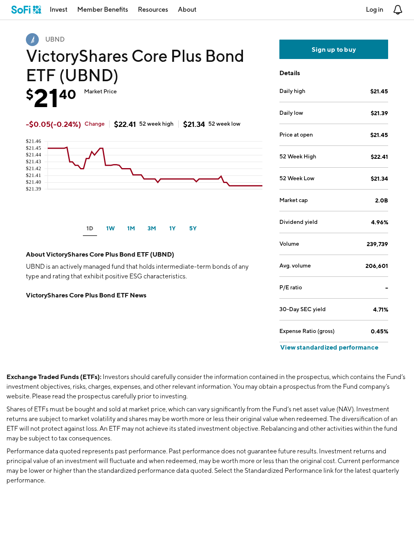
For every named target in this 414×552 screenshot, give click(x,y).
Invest (59, 9)
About (187, 9)
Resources (153, 9)
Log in (374, 9)
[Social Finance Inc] (26, 9)
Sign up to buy (334, 49)
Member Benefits (102, 9)
